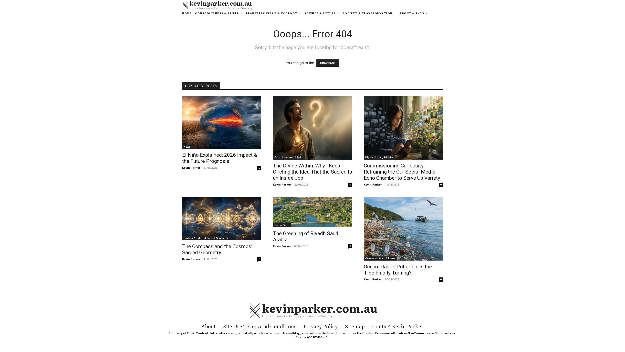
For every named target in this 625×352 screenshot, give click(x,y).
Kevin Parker (191, 167)
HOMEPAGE (327, 63)
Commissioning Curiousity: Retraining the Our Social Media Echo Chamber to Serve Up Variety (402, 172)
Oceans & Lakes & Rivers (380, 258)
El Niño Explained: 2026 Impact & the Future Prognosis (219, 158)
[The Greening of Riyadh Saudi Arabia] (312, 212)
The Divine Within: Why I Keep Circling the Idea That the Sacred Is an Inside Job (312, 172)
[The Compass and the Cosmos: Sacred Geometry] (221, 218)
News (187, 146)
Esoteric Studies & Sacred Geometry (206, 238)
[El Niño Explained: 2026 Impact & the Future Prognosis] (221, 122)
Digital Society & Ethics (379, 157)
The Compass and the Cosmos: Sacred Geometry (217, 249)
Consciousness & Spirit (288, 157)
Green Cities (282, 225)
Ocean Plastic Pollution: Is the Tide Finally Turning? (398, 270)
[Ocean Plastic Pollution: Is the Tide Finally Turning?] (403, 229)
